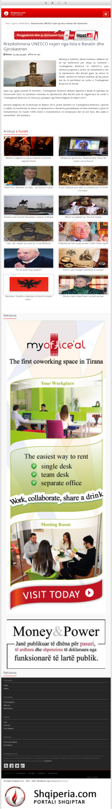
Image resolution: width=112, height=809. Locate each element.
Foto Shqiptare (9, 728)
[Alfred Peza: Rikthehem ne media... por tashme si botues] (29, 176)
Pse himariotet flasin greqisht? (29, 269)
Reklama (41, 773)
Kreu (8, 23)
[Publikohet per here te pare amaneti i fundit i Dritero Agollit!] (83, 231)
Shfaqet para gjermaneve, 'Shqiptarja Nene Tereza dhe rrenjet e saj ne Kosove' (83, 159)
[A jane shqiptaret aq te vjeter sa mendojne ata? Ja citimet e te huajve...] (83, 176)
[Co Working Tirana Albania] (53, 466)
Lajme (14, 23)
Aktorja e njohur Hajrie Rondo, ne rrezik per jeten (83, 296)
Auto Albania (8, 745)
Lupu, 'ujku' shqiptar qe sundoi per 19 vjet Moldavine (29, 243)
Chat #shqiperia (9, 702)
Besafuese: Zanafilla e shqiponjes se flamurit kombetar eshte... (28, 298)
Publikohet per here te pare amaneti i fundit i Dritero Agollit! (83, 243)
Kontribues (21, 773)
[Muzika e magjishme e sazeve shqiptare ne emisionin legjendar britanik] (29, 146)
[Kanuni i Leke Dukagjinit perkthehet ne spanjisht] (83, 258)
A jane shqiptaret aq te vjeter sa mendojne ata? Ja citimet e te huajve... (83, 189)
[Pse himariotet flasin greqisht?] (29, 258)
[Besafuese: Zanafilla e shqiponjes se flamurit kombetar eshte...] (29, 284)
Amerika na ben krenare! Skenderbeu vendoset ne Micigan (28, 217)
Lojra (5, 722)
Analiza (6, 688)
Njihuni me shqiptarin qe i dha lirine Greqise (83, 217)
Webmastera (8, 708)
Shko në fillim (92, 777)
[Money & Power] (53, 643)
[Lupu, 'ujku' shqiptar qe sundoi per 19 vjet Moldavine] (29, 231)
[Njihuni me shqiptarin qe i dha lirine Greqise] (83, 205)
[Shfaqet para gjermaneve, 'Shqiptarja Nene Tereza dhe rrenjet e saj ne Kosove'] (83, 146)
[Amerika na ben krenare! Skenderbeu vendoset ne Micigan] (29, 205)
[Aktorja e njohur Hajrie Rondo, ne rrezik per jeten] (83, 284)
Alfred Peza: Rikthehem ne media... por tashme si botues (28, 187)
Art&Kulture (24, 23)
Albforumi (7, 705)
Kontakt (32, 773)
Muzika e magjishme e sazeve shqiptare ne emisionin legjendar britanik (28, 159)
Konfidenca (52, 773)
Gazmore (7, 725)
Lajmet (6, 685)
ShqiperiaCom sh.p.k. (59, 780)
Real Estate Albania (10, 742)
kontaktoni (47, 761)
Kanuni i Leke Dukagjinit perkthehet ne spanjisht (83, 269)
